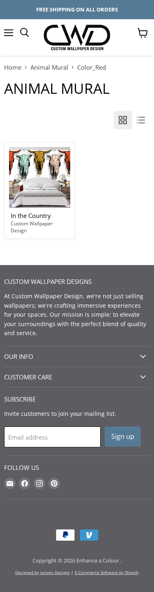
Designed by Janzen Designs (42, 572)
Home (12, 67)
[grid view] (123, 120)
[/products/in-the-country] (39, 177)
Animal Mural (49, 67)
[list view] (141, 120)
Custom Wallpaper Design (32, 227)
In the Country (31, 215)
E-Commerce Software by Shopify (107, 572)
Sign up (122, 436)
